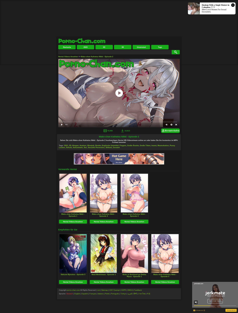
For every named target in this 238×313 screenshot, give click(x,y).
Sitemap (104, 290)
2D (104, 47)
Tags (160, 47)
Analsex (83, 145)
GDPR (123, 290)
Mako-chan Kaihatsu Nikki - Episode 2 (97, 57)
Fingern (123, 145)
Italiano (100, 294)
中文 (148, 294)
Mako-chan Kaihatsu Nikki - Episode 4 (134, 215)
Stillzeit (109, 147)
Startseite (67, 47)
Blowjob (90, 145)
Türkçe (123, 294)
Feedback (138, 290)
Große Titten (145, 145)
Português (115, 294)
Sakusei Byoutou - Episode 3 (73, 274)
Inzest (154, 145)
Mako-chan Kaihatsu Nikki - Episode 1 (73, 215)
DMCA (130, 290)
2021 (66, 145)
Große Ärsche (133, 145)
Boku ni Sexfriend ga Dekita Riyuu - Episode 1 (134, 275)
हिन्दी (135, 294)
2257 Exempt (114, 290)
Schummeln (78, 147)
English (77, 294)
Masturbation (163, 145)
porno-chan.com (73, 290)
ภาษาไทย (141, 294)
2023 (86, 47)
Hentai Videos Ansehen (68, 57)
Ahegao (75, 145)
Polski (107, 294)
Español (85, 294)
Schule (69, 147)
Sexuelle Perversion (96, 147)
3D (123, 47)
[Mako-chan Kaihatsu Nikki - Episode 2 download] (171, 132)
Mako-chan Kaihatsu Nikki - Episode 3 (103, 215)
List (98, 290)
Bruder (98, 145)
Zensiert (116, 147)
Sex (85, 147)
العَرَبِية (129, 294)
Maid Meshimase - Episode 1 (104, 274)
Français (92, 294)
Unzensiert (141, 47)
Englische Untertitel (110, 145)
